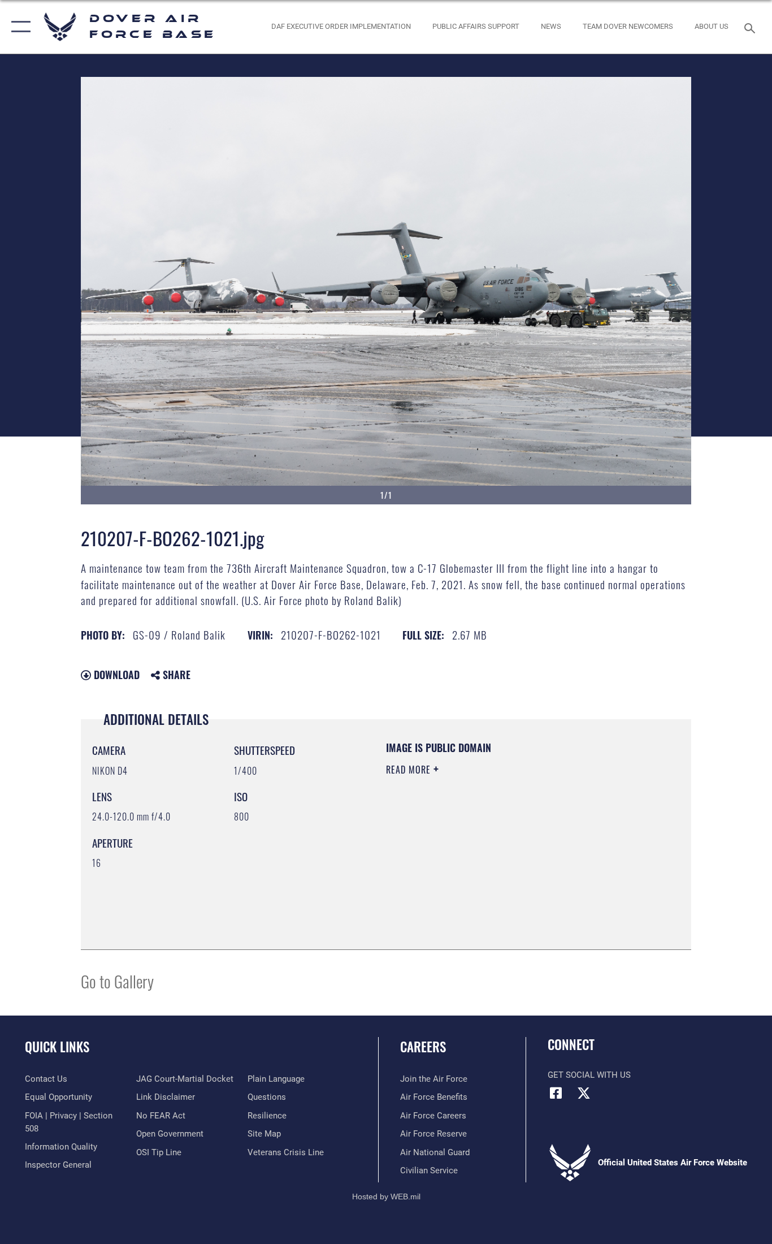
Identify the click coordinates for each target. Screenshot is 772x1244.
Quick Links (57, 1046)
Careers (423, 1046)
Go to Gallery (117, 981)
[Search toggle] (751, 27)
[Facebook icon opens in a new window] (556, 1093)
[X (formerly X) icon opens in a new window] (583, 1093)
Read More (409, 769)
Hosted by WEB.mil (386, 1196)
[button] (18, 27)
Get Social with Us (589, 1075)
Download (115, 674)
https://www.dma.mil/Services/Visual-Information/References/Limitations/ (518, 857)
